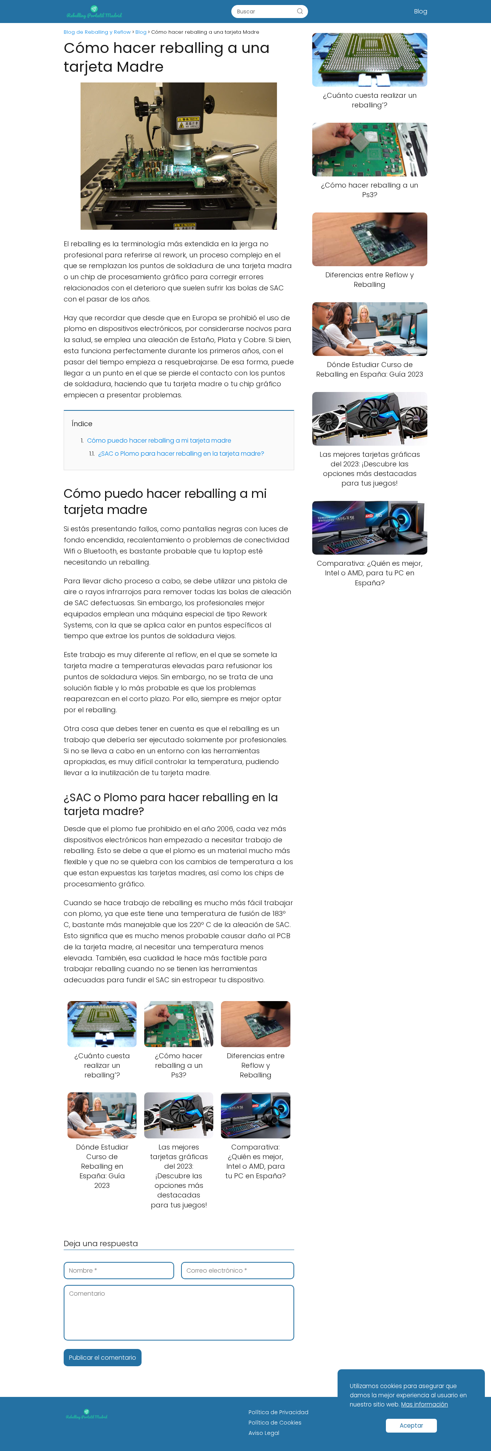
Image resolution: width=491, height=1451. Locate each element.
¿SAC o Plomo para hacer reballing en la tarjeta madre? (181, 453)
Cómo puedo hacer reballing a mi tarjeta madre (159, 440)
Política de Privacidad (278, 1412)
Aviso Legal (264, 1433)
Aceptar (411, 1425)
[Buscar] (300, 11)
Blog (420, 11)
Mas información (424, 1404)
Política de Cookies (275, 1422)
